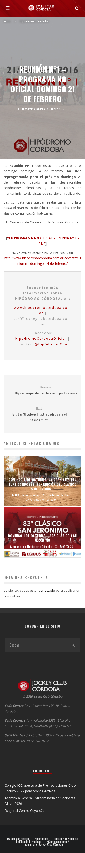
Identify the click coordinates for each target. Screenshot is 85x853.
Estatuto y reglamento (66, 838)
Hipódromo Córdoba (33, 109)
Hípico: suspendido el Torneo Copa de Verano (46, 390)
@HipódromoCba (51, 344)
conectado (47, 590)
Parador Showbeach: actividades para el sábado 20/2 (39, 414)
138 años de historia (18, 838)
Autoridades (41, 838)
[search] (73, 645)
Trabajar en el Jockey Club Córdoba (42, 844)
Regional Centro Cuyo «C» (24, 810)
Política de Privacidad (28, 841)
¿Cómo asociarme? (58, 841)
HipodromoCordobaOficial (40, 338)
